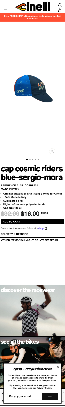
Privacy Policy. (44, 388)
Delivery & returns (14, 233)
